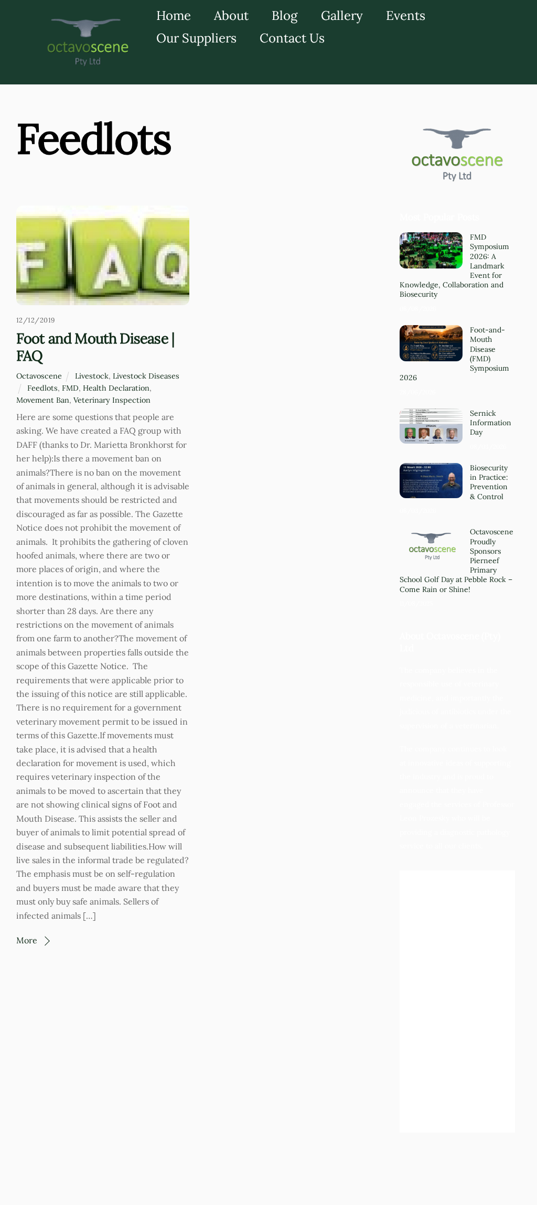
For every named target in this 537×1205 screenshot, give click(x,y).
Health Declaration (116, 388)
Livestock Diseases (146, 376)
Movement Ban (42, 400)
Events (405, 15)
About (231, 15)
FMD (70, 388)
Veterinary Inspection (112, 400)
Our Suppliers (196, 38)
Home (173, 15)
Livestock (92, 376)
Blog (284, 15)
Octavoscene (39, 376)
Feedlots (42, 388)
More (26, 940)
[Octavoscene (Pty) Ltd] (86, 65)
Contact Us (292, 38)
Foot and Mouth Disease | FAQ (95, 346)
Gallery (342, 15)
